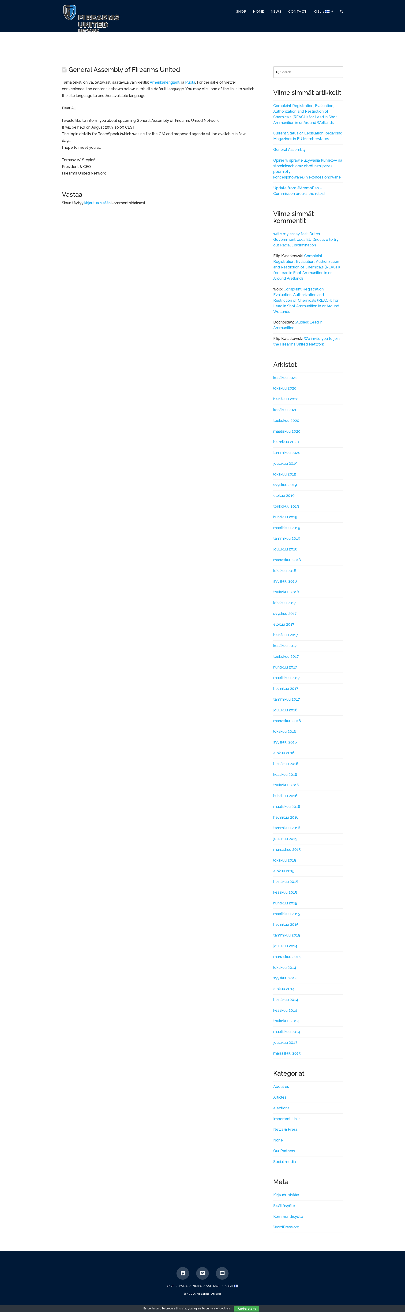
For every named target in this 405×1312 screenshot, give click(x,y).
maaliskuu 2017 (286, 678)
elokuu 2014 (284, 989)
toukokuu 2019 (286, 506)
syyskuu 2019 (285, 485)
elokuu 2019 (284, 495)
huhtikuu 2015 (285, 903)
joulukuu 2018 (285, 549)
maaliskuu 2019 (286, 528)
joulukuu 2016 (285, 710)
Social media (284, 1162)
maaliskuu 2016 (286, 806)
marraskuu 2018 (287, 560)
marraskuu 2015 (287, 849)
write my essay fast (290, 234)
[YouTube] (222, 1273)
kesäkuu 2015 (285, 892)
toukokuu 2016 (286, 785)
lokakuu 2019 (284, 474)
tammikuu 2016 (286, 828)
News (197, 1285)
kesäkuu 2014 (285, 1010)
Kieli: (229, 1285)
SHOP (170, 1285)
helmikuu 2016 (286, 817)
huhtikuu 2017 (285, 667)
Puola (190, 82)
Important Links (286, 1119)
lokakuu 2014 (284, 967)
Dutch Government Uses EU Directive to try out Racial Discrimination (305, 239)
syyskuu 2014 (285, 978)
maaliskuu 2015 (286, 914)
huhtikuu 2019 (285, 517)
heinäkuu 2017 (285, 635)
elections (281, 1108)
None (278, 1140)
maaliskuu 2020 (286, 431)
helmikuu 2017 (285, 688)
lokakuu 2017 (284, 603)
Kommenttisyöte (288, 1216)
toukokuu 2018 (286, 592)
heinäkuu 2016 (285, 764)
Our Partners (284, 1151)
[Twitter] (202, 1273)
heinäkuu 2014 (285, 999)
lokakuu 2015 (284, 860)
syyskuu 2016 (285, 742)
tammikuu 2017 (286, 699)
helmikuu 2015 (285, 924)
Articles (279, 1097)
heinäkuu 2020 (286, 399)
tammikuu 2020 (286, 452)
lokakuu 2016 (284, 731)
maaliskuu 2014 (286, 1032)
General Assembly (289, 149)
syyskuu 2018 (285, 581)
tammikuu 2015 (286, 935)
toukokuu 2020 (286, 420)
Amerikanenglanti (165, 82)
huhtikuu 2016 (285, 796)
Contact (213, 1285)
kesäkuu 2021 (285, 377)
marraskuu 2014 (287, 957)
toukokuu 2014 (286, 1021)
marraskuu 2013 (287, 1053)
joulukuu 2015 (285, 838)
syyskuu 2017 (285, 613)
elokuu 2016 (284, 753)
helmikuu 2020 (286, 442)
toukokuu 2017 (286, 656)
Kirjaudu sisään (286, 1195)
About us (281, 1086)
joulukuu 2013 (285, 1042)
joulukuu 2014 (285, 946)
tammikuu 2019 (286, 538)
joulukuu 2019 (285, 463)
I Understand (246, 1308)
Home (183, 1285)
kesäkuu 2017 (285, 645)
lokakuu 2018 (284, 571)
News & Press (285, 1129)
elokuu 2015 (283, 871)
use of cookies (220, 1308)
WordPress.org (286, 1227)
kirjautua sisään (97, 203)
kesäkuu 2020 (285, 410)
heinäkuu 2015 (285, 881)
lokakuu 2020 (284, 388)
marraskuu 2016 (287, 721)
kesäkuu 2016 (285, 774)
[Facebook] (182, 1273)
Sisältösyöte (284, 1206)
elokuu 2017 (283, 624)
